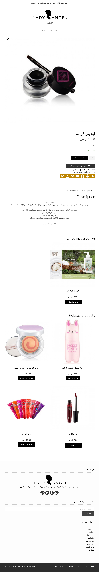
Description (86, 190)
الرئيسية (91, 529)
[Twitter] (72, 176)
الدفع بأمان (90, 547)
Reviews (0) (72, 190)
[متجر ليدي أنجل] (49, 15)
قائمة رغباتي (89, 535)
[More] (92, 176)
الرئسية (33, 3)
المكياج (82, 169)
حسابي (91, 532)
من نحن (84, 566)
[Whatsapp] (62, 176)
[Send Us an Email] (66, 3)
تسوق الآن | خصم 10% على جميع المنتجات (51, 3)
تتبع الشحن (90, 541)
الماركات (54, 30)
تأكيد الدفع (90, 544)
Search (88, 514)
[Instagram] (67, 176)
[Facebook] (82, 176)
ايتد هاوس (48, 30)
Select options (26, 378)
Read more (73, 302)
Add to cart (79, 158)
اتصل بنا (91, 550)
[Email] (77, 176)
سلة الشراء (90, 538)
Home (60, 30)
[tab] (86, 190)
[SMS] (87, 176)
